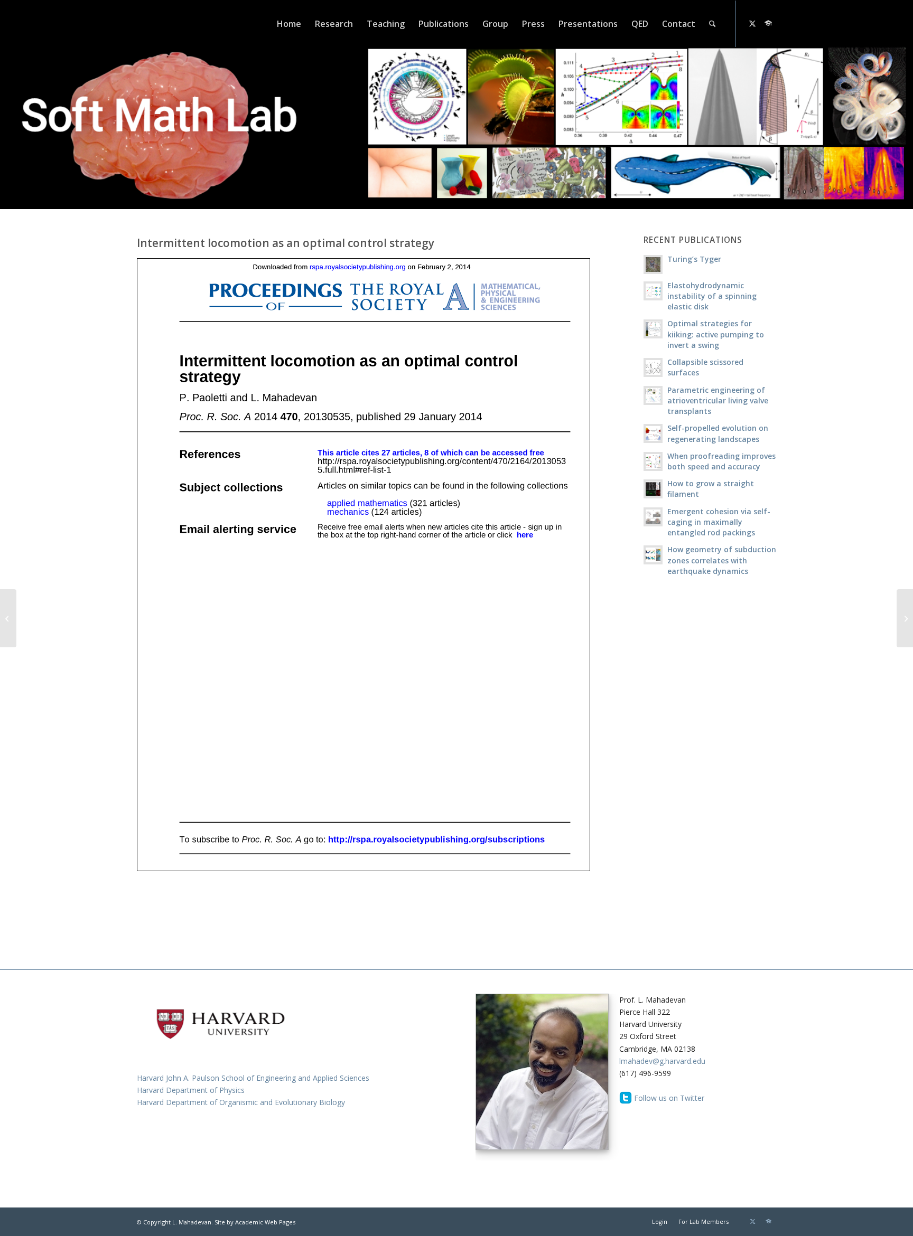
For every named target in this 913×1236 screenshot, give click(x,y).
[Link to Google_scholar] (768, 23)
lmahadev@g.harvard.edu (662, 1061)
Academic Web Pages (265, 1222)
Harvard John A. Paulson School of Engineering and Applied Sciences (253, 1078)
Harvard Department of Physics (191, 1090)
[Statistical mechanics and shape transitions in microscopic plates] (905, 618)
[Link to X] (752, 23)
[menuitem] (289, 24)
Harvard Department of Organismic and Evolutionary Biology (241, 1102)
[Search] (712, 24)
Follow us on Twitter (669, 1098)
